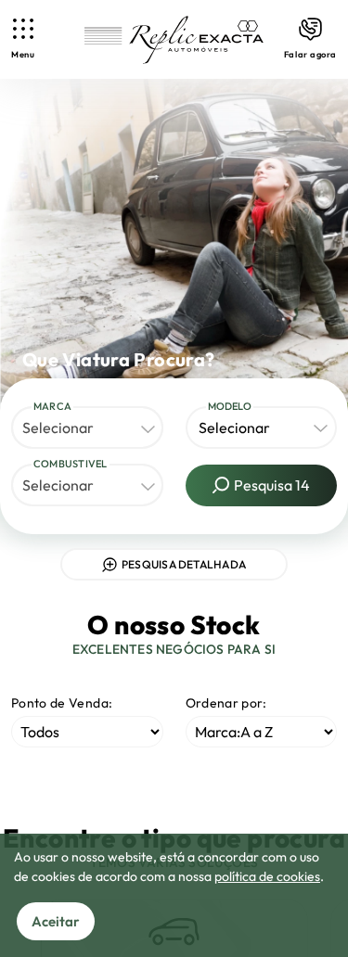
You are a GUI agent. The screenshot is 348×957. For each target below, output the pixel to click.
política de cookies (267, 876)
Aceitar (56, 921)
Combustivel (70, 463)
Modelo (229, 406)
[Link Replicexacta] (174, 40)
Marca (52, 406)
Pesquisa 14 (272, 485)
